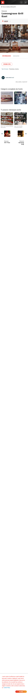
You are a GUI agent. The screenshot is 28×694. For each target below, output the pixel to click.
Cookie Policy (7, 687)
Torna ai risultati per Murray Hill (9, 7)
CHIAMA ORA (7, 64)
